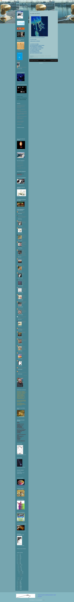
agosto (20, 564)
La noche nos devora (35, 13)
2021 (19, 558)
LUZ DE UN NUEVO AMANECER (20, 166)
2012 (19, 583)
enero (20, 579)
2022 (19, 556)
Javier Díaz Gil (20, 294)
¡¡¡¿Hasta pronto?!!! (21, 318)
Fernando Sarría (21, 360)
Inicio (44, 60)
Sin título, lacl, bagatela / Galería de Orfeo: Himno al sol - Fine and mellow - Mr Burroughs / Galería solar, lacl (22, 254)
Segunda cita (20, 215)
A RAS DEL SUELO (20, 162)
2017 (19, 562)
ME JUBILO (23, 332)
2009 (19, 587)
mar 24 (21, 571)
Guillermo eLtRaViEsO (22, 321)
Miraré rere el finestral (21, 212)
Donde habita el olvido (22, 367)
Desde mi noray (23, 4)
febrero (20, 577)
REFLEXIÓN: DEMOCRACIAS (24, 230)
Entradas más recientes (34, 60)
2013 (19, 582)
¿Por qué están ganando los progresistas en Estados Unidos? (22, 217)
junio (20, 567)
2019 (19, 559)
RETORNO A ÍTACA (20, 163)
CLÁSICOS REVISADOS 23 (24, 222)
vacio (19, 371)
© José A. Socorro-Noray (22, 67)
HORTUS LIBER (20, 287)
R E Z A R (23, 354)
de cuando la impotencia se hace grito (24, 311)
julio (19, 566)
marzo (20, 570)
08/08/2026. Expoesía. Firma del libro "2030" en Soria (24, 297)
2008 (19, 589)
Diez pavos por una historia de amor (24, 340)
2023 (19, 555)
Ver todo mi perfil (19, 69)
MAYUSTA (19, 328)
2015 (19, 563)
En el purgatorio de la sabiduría (24, 236)
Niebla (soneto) (20, 368)
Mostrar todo (25, 375)
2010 (19, 586)
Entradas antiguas (54, 60)
